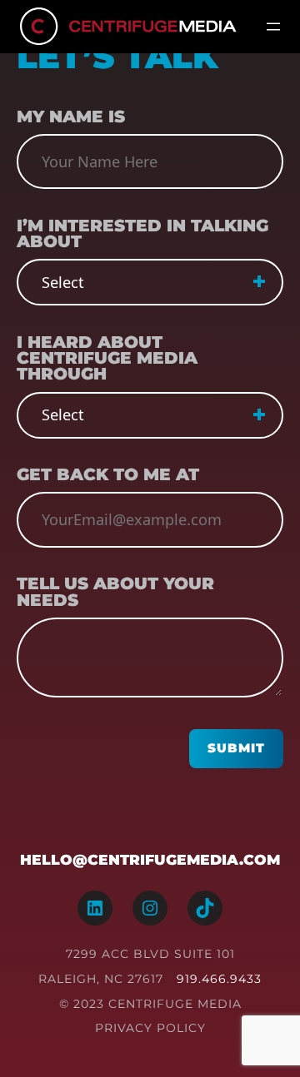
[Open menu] (273, 26)
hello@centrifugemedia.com (150, 859)
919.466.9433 (219, 978)
